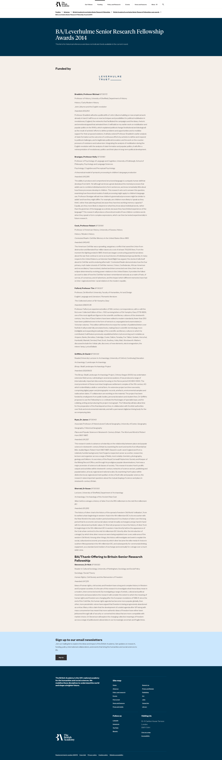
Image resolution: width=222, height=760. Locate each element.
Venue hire (145, 703)
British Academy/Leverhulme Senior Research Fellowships (91, 12)
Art (143, 696)
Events (127, 4)
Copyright (82, 755)
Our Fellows (88, 4)
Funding (100, 4)
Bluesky (115, 731)
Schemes (67, 12)
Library (144, 707)
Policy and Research (113, 4)
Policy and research (119, 692)
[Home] (62, 4)
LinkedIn (115, 720)
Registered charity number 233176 (67, 755)
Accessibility (145, 736)
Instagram (116, 724)
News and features (141, 4)
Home (115, 685)
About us (115, 689)
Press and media (118, 707)
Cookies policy (103, 755)
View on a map (146, 732)
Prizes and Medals (148, 689)
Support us (145, 685)
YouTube (115, 728)
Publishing (145, 692)
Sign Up (61, 657)
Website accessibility (116, 755)
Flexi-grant (116, 700)
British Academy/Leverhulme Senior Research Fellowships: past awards (136, 12)
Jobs (143, 700)
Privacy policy (92, 755)
